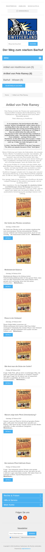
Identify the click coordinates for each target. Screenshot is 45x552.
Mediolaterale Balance (13, 270)
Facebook (20, 518)
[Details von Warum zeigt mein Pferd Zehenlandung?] (23, 408)
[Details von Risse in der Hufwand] (23, 312)
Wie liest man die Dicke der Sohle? (18, 366)
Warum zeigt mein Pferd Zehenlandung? (20, 415)
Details (8, 238)
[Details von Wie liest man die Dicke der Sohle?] (23, 360)
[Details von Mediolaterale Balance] (23, 263)
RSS (25, 518)
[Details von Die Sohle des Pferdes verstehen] (23, 216)
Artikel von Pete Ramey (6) (17, 73)
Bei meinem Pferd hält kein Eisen (17, 463)
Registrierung (11, 6)
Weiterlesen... (36, 234)
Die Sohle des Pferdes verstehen (17, 223)
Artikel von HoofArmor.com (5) (18, 67)
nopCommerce (26, 548)
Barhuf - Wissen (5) (13, 80)
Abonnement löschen (28, 537)
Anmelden (22, 6)
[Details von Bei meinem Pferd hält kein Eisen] (23, 457)
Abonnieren (15, 537)
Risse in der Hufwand (12, 318)
